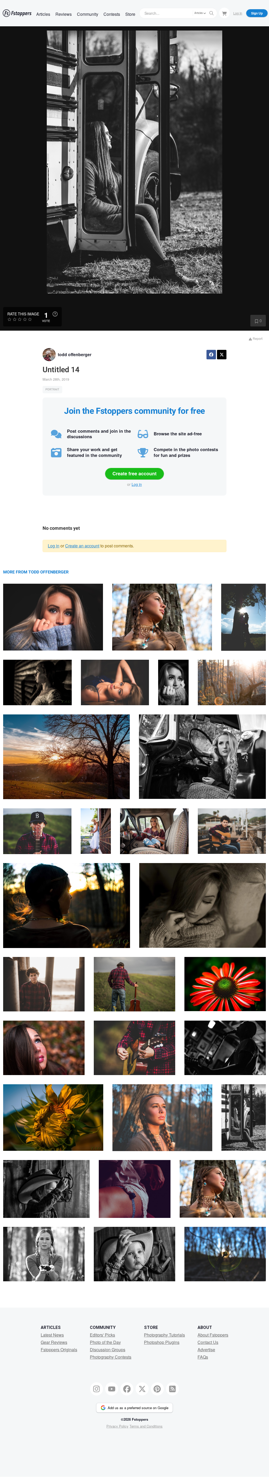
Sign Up (257, 13)
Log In (237, 13)
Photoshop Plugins (161, 1342)
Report (257, 338)
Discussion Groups (107, 1350)
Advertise (206, 1350)
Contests (112, 14)
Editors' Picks (102, 1335)
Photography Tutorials (164, 1335)
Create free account (134, 473)
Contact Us (208, 1342)
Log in (137, 484)
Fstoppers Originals (59, 1350)
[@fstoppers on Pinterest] (157, 1388)
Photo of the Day (105, 1342)
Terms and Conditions (146, 1426)
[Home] (17, 13)
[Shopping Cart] (224, 13)
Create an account (82, 546)
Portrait (52, 389)
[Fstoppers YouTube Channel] (111, 1388)
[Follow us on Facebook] (126, 1388)
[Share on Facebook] (211, 354)
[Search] (211, 13)
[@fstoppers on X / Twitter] (142, 1388)
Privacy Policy (117, 1426)
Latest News (52, 1335)
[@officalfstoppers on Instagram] (96, 1388)
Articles (43, 14)
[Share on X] (221, 354)
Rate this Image (23, 313)
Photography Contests (110, 1357)
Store (130, 14)
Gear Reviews (54, 1342)
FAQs (203, 1357)
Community (87, 14)
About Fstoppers (213, 1335)
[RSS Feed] (172, 1388)
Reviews (63, 14)
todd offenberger (74, 354)
